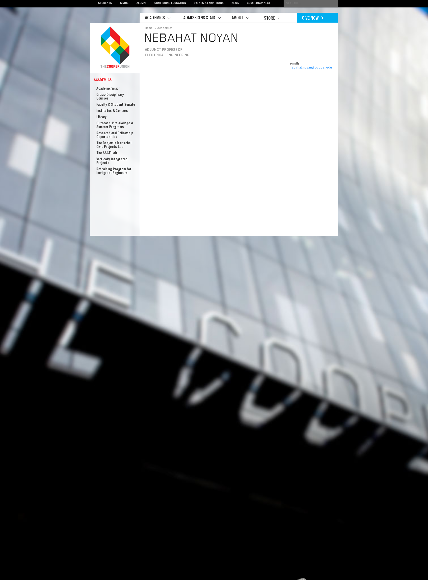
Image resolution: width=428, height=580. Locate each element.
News (235, 3)
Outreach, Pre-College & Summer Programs (115, 125)
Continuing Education (170, 3)
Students (105, 3)
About (238, 18)
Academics (155, 18)
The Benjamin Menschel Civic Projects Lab (114, 145)
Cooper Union (115, 47)
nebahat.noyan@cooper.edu (311, 67)
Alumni (141, 3)
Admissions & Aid (199, 18)
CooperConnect (258, 3)
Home (149, 28)
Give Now (310, 18)
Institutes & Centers (112, 111)
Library (101, 117)
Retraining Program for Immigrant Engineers (114, 171)
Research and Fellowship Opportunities (114, 135)
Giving (124, 3)
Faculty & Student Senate (115, 105)
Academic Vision (108, 89)
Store (269, 18)
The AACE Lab (106, 153)
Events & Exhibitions (209, 3)
